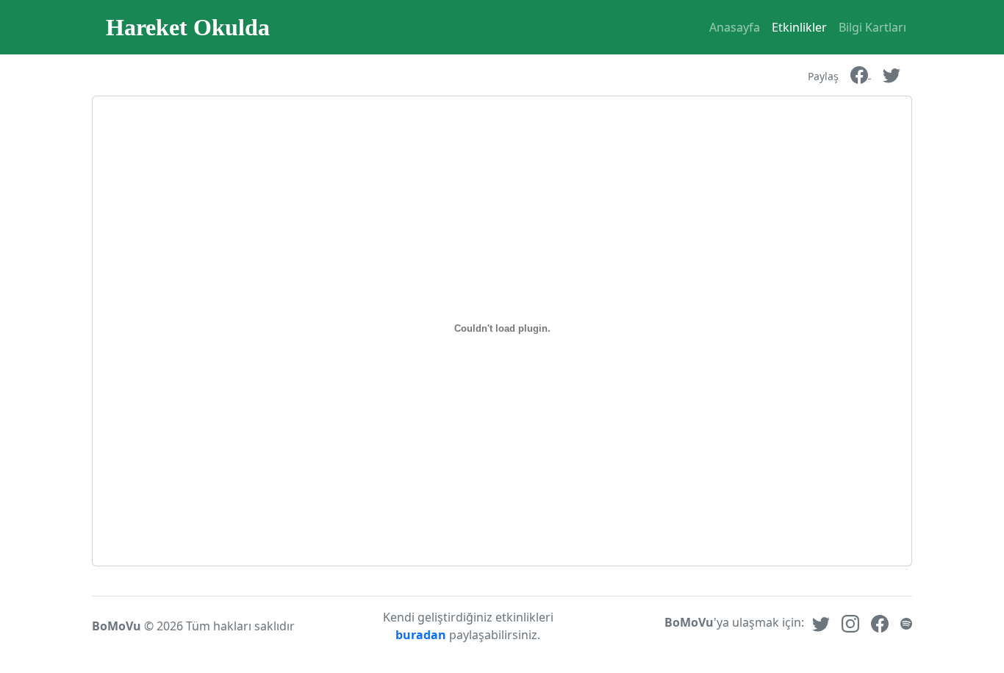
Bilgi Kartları (872, 27)
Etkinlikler (799, 27)
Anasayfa (734, 27)
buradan (422, 635)
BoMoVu (116, 626)
